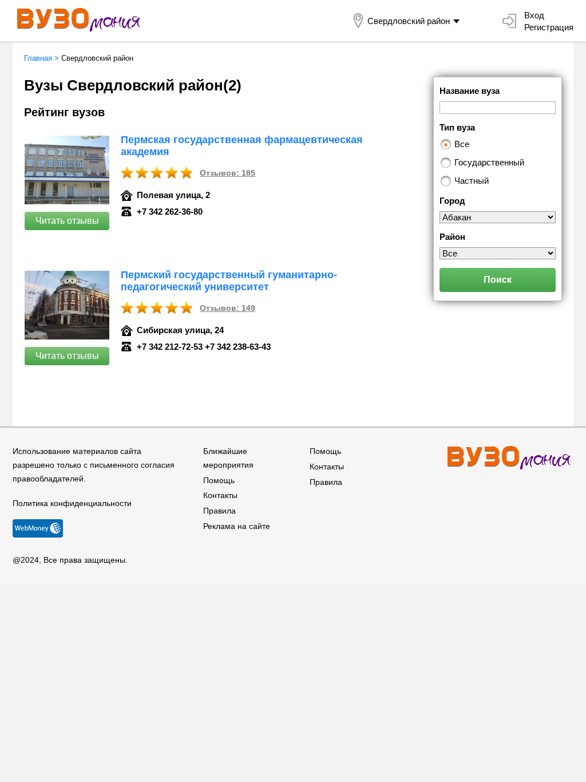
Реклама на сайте (236, 526)
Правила (219, 510)
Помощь (219, 480)
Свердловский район (408, 21)
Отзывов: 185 (227, 172)
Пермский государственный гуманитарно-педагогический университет (229, 281)
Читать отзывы (67, 221)
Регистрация (548, 27)
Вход (534, 15)
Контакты (220, 495)
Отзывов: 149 (227, 308)
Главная (38, 58)
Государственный (489, 162)
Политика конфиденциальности (72, 503)
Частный (471, 180)
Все (461, 144)
